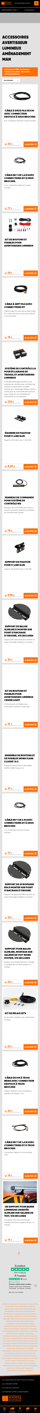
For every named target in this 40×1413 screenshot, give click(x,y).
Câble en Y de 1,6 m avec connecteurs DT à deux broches (19, 178)
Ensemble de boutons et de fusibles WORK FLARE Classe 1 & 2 (19, 758)
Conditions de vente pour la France (19, 1380)
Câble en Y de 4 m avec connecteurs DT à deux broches (19, 823)
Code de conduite (11, 1388)
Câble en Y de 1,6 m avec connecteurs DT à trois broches (19, 1145)
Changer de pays (11, 1384)
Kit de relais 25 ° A (15, 1013)
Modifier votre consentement (16, 1392)
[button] (11, 80)
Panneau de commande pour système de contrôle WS (19, 500)
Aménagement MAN (11, 69)
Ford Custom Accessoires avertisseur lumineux (20, 1358)
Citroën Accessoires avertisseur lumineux (18, 1304)
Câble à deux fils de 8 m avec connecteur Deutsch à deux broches (19, 114)
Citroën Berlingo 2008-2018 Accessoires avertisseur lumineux (20, 1318)
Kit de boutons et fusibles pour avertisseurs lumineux (18, 242)
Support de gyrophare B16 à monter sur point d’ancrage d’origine (19, 887)
